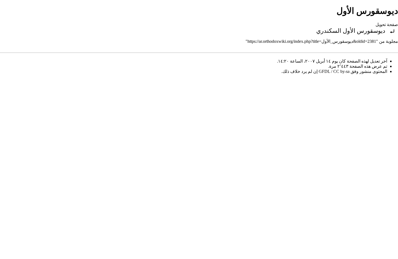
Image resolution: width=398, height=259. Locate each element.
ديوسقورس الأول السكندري (350, 30)
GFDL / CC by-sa (334, 71)
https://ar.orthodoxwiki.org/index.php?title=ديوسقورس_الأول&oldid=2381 (311, 41)
